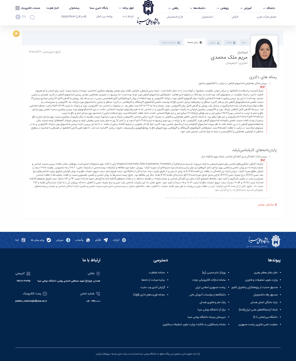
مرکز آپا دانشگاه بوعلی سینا (212, 310)
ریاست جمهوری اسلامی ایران (210, 287)
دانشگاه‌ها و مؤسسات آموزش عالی (207, 295)
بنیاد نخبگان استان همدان (264, 302)
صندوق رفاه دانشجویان (265, 295)
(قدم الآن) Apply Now (73, 16)
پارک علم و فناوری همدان (213, 302)
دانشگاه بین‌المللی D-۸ (265, 317)
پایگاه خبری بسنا (99, 8)
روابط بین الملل (104, 16)
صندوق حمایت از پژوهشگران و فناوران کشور (254, 287)
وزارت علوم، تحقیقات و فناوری (261, 280)
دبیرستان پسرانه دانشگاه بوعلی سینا (207, 317)
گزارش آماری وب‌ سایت (152, 287)
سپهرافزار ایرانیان (103, 354)
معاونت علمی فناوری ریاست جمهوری (258, 324)
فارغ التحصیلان (175, 17)
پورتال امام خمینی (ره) (214, 272)
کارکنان (235, 17)
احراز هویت (52, 8)
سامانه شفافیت (157, 272)
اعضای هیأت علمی (266, 17)
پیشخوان (74, 8)
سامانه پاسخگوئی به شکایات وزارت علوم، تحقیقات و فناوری (194, 324)
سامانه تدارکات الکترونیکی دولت (209, 280)
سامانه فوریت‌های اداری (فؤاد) (149, 295)
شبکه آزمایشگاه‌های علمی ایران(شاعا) (258, 310)
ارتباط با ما (128, 16)
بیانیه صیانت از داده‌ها (153, 280)
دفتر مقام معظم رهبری (266, 272)
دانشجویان (207, 17)
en (24, 16)
